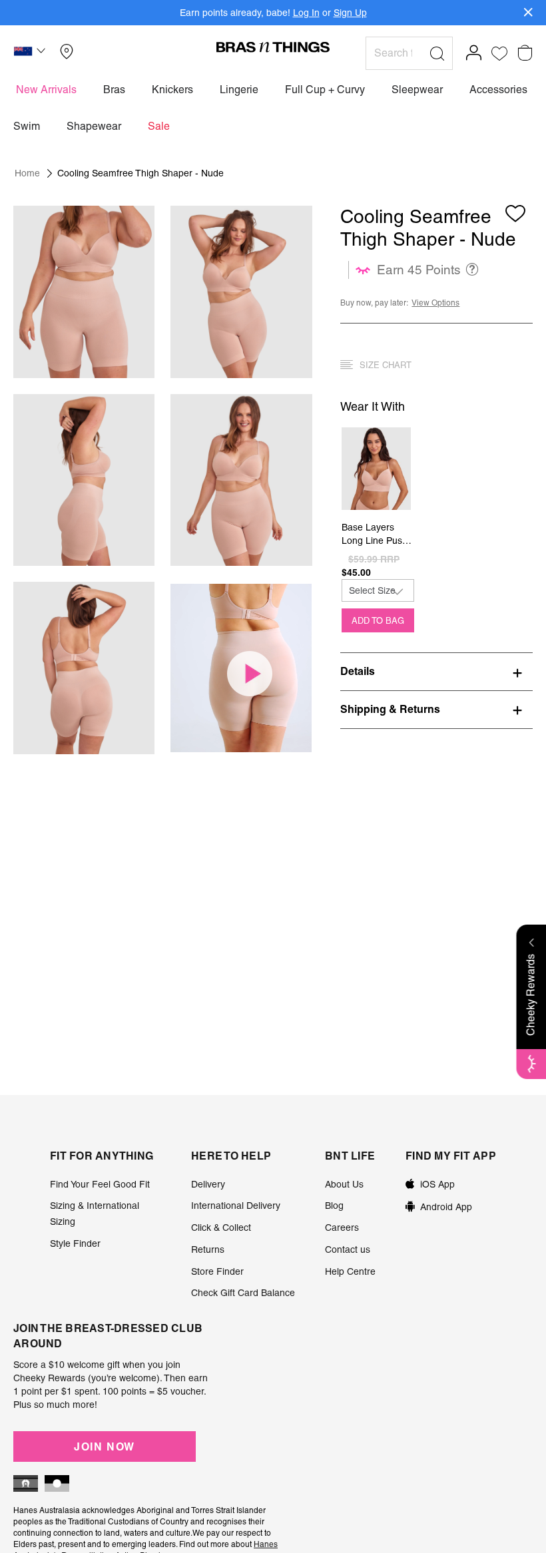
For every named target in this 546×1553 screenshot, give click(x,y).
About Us (344, 1184)
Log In (306, 12)
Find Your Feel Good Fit (100, 1184)
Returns (207, 1249)
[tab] (436, 671)
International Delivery (235, 1205)
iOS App (437, 1184)
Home (27, 173)
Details (357, 671)
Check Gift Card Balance (243, 1292)
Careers (342, 1227)
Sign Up (350, 12)
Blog (334, 1205)
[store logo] (273, 46)
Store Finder (217, 1271)
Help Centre (350, 1271)
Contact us (347, 1249)
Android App (446, 1207)
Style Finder (75, 1243)
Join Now (104, 1446)
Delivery (208, 1184)
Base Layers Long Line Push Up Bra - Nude (375, 534)
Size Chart (385, 365)
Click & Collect (221, 1227)
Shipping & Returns (390, 709)
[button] (31, 53)
